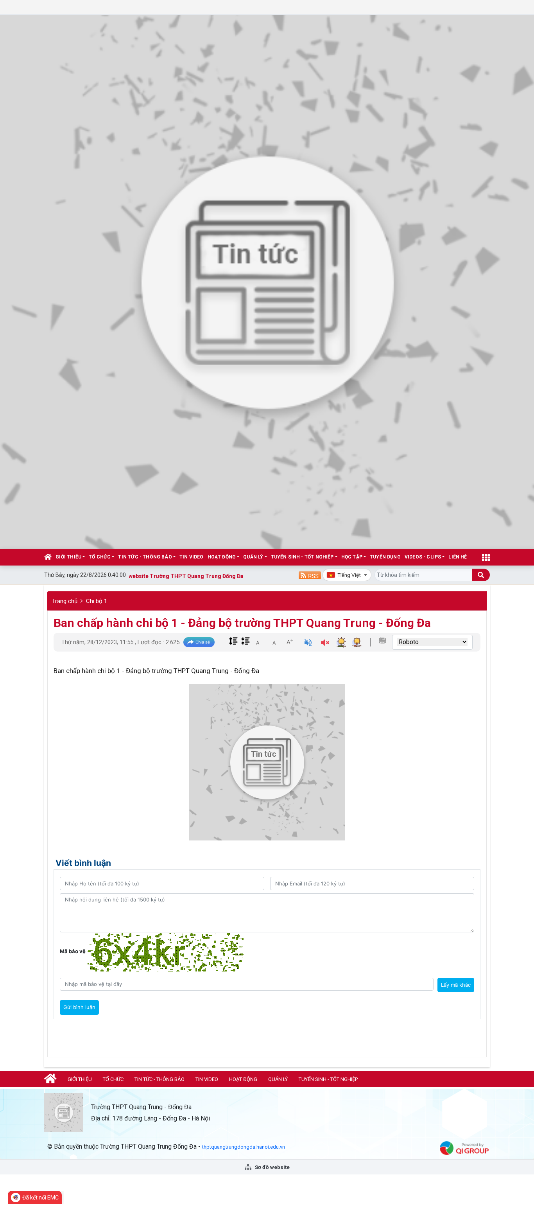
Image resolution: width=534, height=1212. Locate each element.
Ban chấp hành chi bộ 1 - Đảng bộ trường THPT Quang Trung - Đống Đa (242, 623)
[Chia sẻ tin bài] (199, 642)
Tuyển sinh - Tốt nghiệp (302, 557)
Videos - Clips (423, 557)
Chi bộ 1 (96, 601)
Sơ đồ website (272, 1167)
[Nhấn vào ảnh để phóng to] (267, 762)
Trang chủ (64, 601)
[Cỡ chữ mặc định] (274, 642)
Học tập (351, 557)
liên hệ (457, 557)
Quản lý (253, 557)
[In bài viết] (382, 640)
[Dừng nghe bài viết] (325, 643)
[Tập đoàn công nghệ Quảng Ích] (464, 1147)
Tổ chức (100, 557)
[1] (267, 281)
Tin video (191, 557)
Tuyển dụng (385, 557)
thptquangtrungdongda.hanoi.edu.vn (243, 1147)
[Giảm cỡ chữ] (258, 642)
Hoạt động (222, 557)
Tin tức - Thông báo (145, 557)
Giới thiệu (68, 557)
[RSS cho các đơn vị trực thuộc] (310, 574)
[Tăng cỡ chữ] (290, 642)
